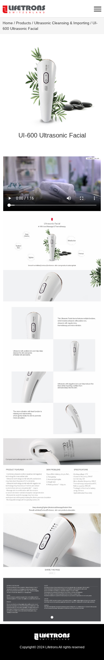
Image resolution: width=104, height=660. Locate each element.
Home (8, 23)
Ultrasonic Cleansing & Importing (61, 23)
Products (23, 23)
